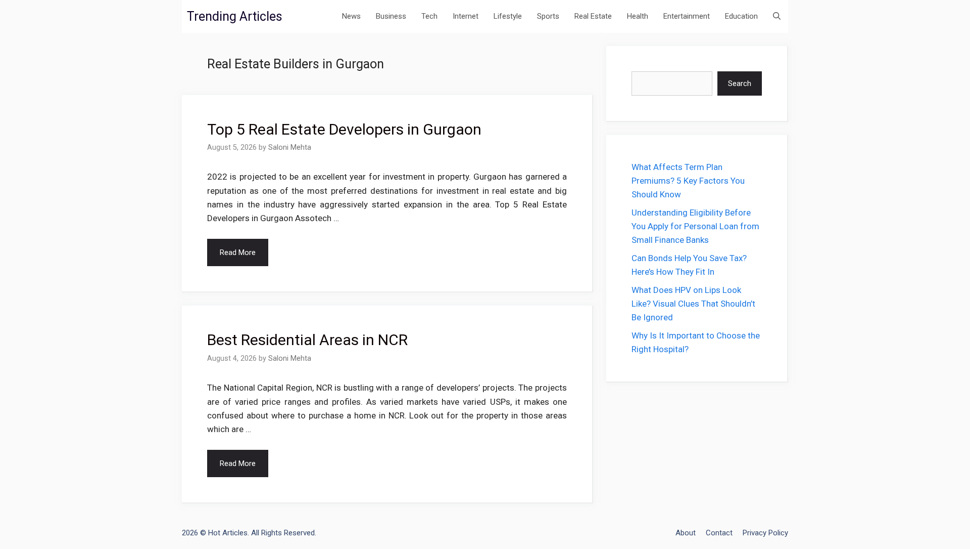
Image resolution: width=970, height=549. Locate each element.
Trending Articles (234, 16)
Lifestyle (508, 16)
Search (739, 83)
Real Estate (593, 16)
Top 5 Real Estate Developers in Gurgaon (344, 129)
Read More (238, 252)
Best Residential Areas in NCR (307, 340)
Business (391, 16)
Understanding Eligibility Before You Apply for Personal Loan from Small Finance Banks (695, 226)
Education (741, 16)
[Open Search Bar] (776, 16)
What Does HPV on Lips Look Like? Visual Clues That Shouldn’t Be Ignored (693, 303)
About (685, 532)
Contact (719, 532)
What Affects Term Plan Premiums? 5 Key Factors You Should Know (688, 180)
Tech (429, 16)
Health (637, 16)
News (351, 16)
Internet (465, 16)
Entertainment (686, 16)
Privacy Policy (765, 532)
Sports (548, 16)
